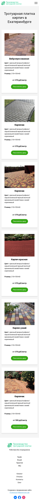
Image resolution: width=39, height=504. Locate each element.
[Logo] (12, 3)
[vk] (15, 497)
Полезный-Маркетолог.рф (19, 492)
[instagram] (23, 497)
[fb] (19, 497)
